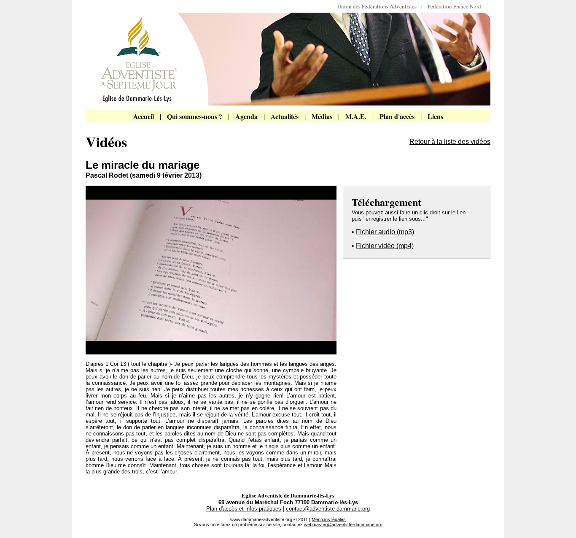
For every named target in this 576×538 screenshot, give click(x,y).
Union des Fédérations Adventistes (379, 6)
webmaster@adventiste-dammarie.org (343, 524)
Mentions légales (329, 519)
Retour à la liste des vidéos (449, 141)
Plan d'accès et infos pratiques (243, 509)
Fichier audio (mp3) (385, 231)
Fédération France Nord (454, 6)
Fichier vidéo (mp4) (385, 245)
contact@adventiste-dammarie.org (328, 509)
